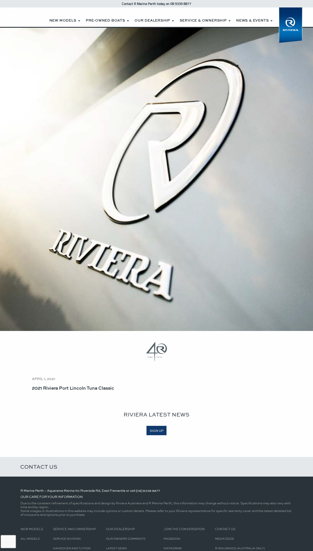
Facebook (172, 538)
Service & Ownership (203, 20)
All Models (30, 538)
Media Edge (224, 538)
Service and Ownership (74, 529)
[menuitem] (64, 17)
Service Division (67, 538)
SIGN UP (157, 430)
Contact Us (38, 466)
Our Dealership (152, 20)
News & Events (252, 20)
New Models (62, 20)
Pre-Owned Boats (105, 20)
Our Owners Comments (125, 538)
